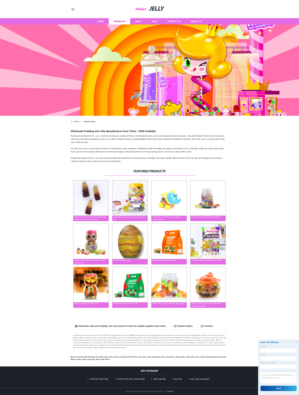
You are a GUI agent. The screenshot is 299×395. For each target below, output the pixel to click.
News (138, 21)
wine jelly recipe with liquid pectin (152, 357)
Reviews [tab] (209, 326)
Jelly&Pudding (89, 122)
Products (119, 21)
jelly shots (178, 379)
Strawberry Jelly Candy (176, 357)
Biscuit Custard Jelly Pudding (82, 357)
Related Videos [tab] (185, 326)
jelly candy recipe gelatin (200, 379)
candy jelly (91, 359)
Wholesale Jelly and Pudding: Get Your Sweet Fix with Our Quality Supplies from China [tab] (122, 326)
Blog (154, 21)
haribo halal (81, 359)
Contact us (174, 21)
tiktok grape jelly (159, 379)
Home (101, 21)
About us (196, 21)
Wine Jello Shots (103, 359)
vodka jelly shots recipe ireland (198, 357)
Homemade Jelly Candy (99, 379)
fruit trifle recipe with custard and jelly (110, 357)
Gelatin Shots (132, 357)
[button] (73, 9)
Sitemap (170, 391)
